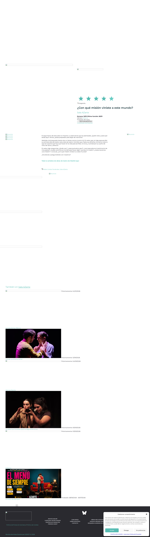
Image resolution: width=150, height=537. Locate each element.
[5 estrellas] (111, 98)
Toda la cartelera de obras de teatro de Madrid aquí (60, 161)
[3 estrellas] (96, 98)
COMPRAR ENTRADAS (85, 123)
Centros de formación (53, 522)
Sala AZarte (83, 112)
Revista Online (52, 518)
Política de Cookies (32, 525)
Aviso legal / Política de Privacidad (132, 534)
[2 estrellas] (88, 98)
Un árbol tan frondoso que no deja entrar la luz (22, 429)
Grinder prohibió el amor (14, 359)
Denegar (126, 530)
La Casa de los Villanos (13, 328)
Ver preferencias (140, 530)
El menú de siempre (13, 499)
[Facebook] (65, 513)
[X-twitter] (70, 513)
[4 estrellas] (104, 98)
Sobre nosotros (75, 521)
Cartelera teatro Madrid (53, 520)
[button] (146, 514)
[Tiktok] (80, 513)
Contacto (75, 523)
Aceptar (112, 530)
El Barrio (8, 468)
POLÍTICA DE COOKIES (117, 534)
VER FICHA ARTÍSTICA (86, 121)
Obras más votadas (97, 519)
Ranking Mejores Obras (97, 521)
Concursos (75, 519)
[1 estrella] (81, 98)
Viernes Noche (11, 390)
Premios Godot (52, 524)
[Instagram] (75, 513)
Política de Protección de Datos (16, 525)
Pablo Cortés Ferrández (51, 169)
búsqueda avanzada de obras (97, 523)
